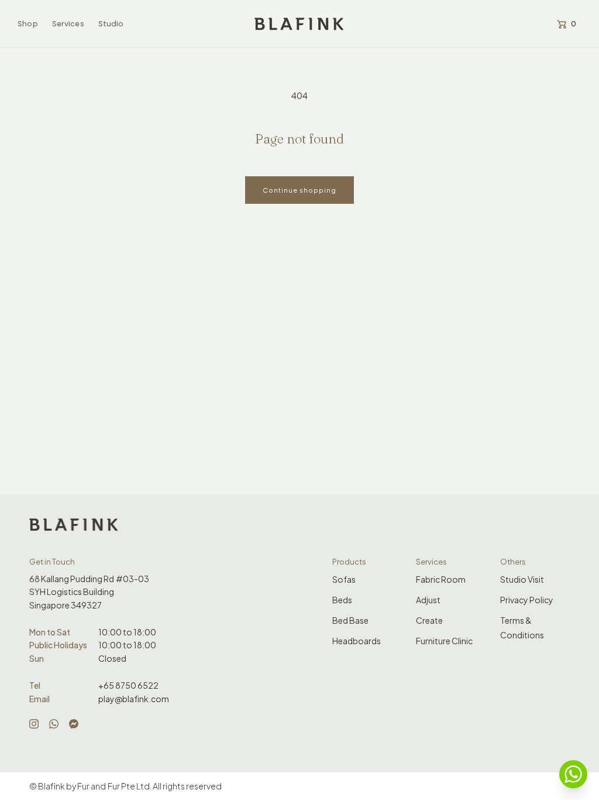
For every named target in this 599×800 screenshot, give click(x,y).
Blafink (51, 786)
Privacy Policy (526, 599)
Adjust (428, 599)
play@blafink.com (133, 698)
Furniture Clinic (444, 640)
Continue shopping (299, 190)
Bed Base (350, 620)
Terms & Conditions (522, 627)
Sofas (344, 579)
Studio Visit (522, 579)
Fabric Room (441, 579)
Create (429, 620)
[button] (28, 24)
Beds (342, 599)
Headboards (356, 640)
